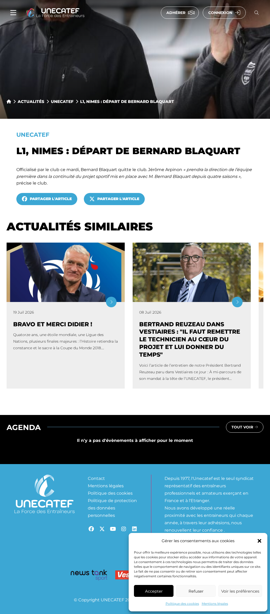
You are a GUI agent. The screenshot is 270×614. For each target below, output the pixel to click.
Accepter (154, 591)
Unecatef (62, 101)
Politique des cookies (182, 603)
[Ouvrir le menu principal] (13, 12)
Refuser (196, 591)
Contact (96, 478)
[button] (259, 541)
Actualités (31, 101)
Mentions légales (215, 603)
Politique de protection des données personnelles (112, 508)
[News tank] (89, 576)
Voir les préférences (240, 591)
